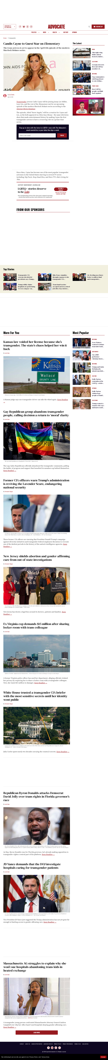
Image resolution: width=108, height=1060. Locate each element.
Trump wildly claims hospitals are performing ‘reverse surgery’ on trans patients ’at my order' (26, 289)
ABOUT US (27, 1044)
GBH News (30, 1018)
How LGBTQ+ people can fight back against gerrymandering (98, 92)
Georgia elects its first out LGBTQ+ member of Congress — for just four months (98, 69)
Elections (95, 61)
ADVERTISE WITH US (48, 1044)
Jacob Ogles (7, 353)
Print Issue (95, 86)
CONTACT (22, 1044)
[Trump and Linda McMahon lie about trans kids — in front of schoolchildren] (82, 367)
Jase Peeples (11, 94)
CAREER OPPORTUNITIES (36, 1044)
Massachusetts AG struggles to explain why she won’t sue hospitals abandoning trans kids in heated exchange (34, 967)
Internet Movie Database (26, 109)
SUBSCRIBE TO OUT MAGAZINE (7, 26)
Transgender (12, 38)
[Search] (89, 27)
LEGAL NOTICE (85, 1044)
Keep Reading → (9, 470)
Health (55, 32)
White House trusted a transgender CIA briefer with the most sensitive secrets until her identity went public (35, 696)
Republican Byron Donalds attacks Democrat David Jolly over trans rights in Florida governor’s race (36, 796)
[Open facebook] (20, 26)
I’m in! (62, 135)
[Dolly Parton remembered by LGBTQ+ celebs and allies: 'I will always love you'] (82, 379)
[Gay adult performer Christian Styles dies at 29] (82, 355)
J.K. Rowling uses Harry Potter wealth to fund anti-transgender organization (95, 278)
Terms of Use (45, 1057)
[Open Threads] (27, 26)
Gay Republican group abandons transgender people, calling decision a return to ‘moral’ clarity (36, 413)
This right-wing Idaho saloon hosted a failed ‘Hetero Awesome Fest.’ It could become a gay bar (98, 57)
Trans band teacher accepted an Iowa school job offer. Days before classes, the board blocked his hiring (61, 289)
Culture (94, 376)
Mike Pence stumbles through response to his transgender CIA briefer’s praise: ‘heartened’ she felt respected (61, 280)
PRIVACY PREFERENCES (68, 1044)
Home (5, 38)
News (44, 32)
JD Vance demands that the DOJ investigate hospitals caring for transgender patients (32, 866)
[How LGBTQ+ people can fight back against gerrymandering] (82, 89)
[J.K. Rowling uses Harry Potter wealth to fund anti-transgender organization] (79, 277)
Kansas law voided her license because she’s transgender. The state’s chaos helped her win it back (35, 345)
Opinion (74, 32)
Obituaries (95, 351)
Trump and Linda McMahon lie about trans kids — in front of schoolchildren (98, 371)
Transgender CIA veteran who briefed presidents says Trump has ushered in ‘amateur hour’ (26, 279)
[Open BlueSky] (23, 26)
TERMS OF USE (77, 1044)
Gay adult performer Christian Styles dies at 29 (97, 358)
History (65, 32)
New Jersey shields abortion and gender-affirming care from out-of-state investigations (36, 558)
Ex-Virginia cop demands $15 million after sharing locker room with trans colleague (36, 625)
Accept (103, 1057)
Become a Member (60, 189)
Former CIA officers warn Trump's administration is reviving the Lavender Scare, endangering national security (36, 483)
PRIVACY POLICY (57, 1044)
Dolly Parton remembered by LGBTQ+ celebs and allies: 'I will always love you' (97, 383)
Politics (33, 32)
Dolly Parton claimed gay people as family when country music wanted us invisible (98, 396)
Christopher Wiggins (9, 491)
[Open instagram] (31, 26)
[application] (89, 107)
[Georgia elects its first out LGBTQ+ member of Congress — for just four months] (82, 65)
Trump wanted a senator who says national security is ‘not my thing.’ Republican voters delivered (98, 408)
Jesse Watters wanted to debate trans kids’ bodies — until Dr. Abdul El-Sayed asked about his (98, 347)
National (94, 74)
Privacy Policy (33, 1057)
